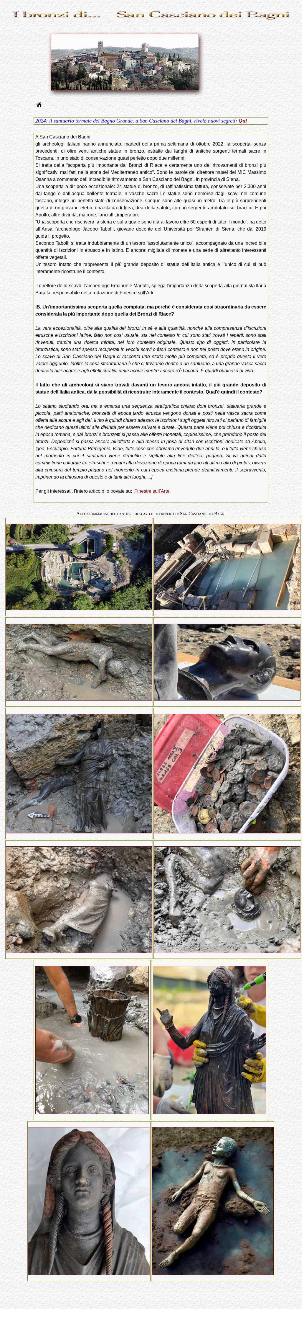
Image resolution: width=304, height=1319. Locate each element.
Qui (243, 121)
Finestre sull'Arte (151, 491)
